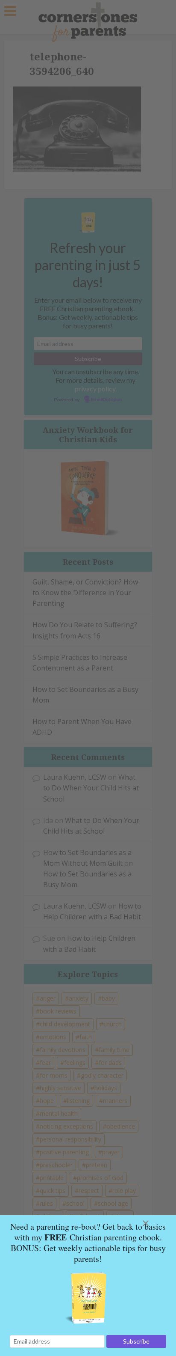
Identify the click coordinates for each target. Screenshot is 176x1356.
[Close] (156, 1223)
